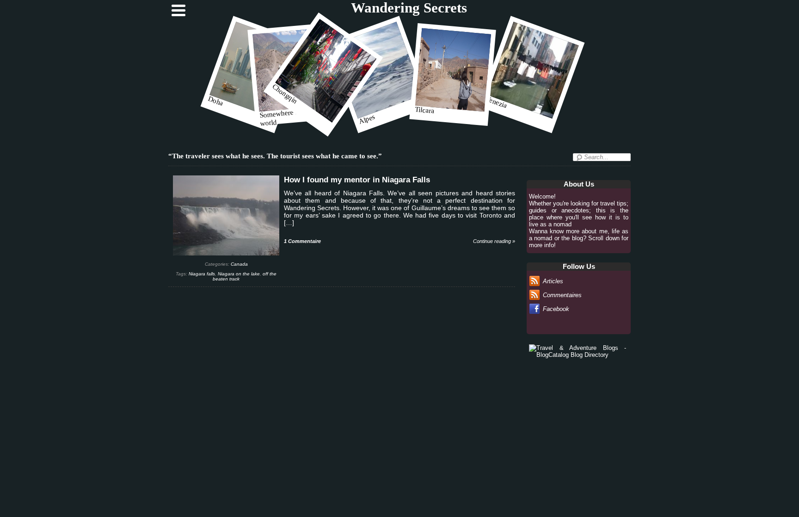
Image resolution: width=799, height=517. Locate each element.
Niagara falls (202, 273)
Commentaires (562, 295)
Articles (553, 281)
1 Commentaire (302, 241)
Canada (239, 264)
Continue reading (494, 241)
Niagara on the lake (239, 273)
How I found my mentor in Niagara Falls (357, 179)
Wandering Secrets (409, 8)
